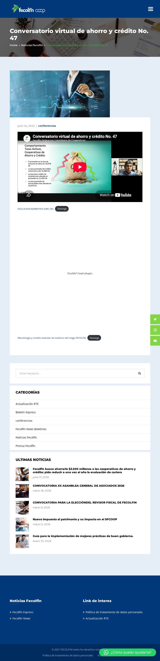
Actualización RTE (27, 404)
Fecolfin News (21, 618)
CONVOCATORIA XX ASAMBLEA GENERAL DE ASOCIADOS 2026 (78, 485)
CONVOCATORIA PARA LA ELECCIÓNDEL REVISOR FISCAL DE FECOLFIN (85, 502)
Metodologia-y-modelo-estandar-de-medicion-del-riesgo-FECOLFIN (52, 337)
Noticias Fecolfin (32, 45)
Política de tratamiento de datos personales (114, 612)
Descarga (62, 208)
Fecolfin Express (22, 612)
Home (13, 45)
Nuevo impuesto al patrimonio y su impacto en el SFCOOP (75, 519)
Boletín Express (26, 412)
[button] (127, 652)
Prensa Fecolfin (25, 446)
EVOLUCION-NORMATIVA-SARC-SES (35, 208)
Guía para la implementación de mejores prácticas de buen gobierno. (83, 536)
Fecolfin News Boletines (31, 429)
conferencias (47, 125)
